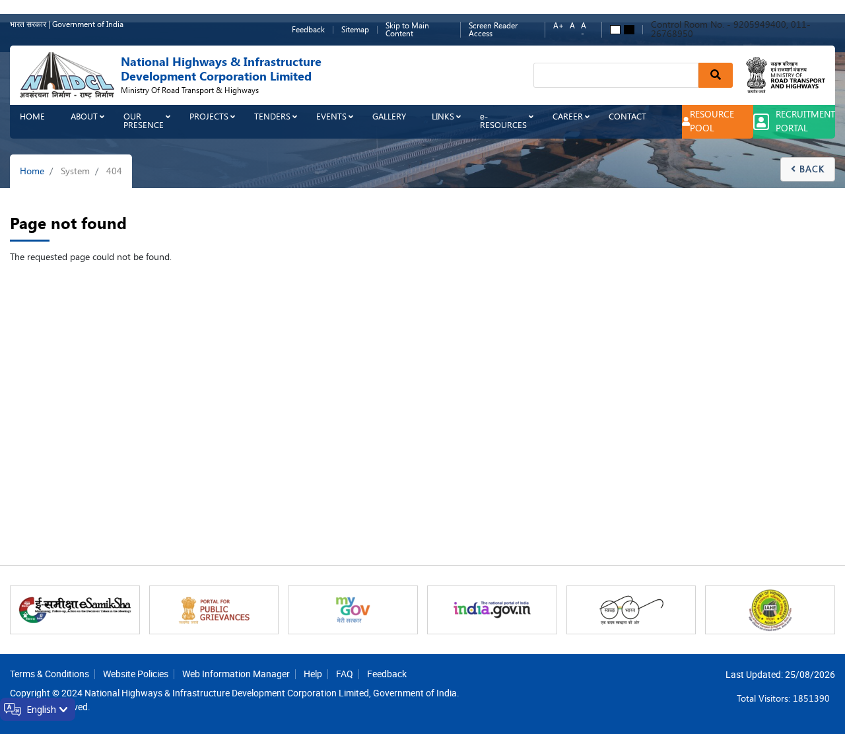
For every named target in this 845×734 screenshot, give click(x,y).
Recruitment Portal (805, 121)
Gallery (389, 116)
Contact (627, 116)
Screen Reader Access (493, 30)
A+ (558, 26)
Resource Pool (712, 121)
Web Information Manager (236, 673)
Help (313, 673)
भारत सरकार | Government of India (66, 24)
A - (583, 30)
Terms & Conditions (49, 673)
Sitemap (355, 30)
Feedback (308, 30)
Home (32, 116)
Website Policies (135, 673)
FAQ (344, 673)
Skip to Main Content (407, 30)
